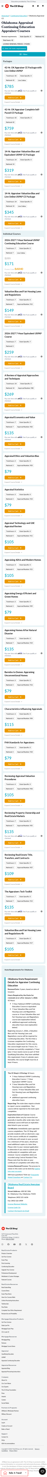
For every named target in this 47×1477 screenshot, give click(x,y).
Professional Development (9, 1273)
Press (3, 1393)
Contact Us (27, 1177)
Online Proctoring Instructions (10, 1300)
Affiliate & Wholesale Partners (10, 1411)
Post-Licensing (6, 1263)
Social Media (5, 1403)
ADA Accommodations (8, 1443)
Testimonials (5, 1304)
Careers (4, 1400)
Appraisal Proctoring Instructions (11, 1372)
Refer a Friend (6, 1429)
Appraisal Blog (6, 1368)
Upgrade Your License (8, 1270)
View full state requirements (15, 48)
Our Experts (5, 1387)
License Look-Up (14, 1207)
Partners (4, 1343)
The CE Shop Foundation (9, 1390)
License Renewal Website (18, 1204)
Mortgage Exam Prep (7, 1329)
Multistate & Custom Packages (10, 1276)
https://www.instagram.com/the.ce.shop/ (4, 1245)
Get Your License (6, 1257)
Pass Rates (5, 1307)
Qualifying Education (8, 1354)
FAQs (3, 1440)
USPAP (4, 1357)
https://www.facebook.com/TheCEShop (9, 1245)
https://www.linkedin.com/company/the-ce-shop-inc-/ (21, 1245)
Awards (4, 1396)
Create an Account (7, 1426)
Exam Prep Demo (6, 1294)
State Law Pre (5, 1325)
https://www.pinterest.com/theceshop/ (33, 1245)
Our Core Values (6, 1383)
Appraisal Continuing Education (11, 1361)
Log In (3, 1423)
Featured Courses (6, 1280)
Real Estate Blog (6, 1287)
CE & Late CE (5, 1332)
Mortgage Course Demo (8, 1346)
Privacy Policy (13, 1451)
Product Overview (7, 1253)
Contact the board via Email (18, 1210)
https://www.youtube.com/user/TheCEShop (15, 1245)
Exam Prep (5, 1260)
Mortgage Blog (6, 1340)
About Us (4, 1380)
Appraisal (5, 15)
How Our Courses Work (8, 1297)
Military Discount (6, 1414)
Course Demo (5, 1291)
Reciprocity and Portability (9, 1314)
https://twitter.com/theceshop (27, 1245)
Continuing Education (18, 15)
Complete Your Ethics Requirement (12, 1310)
